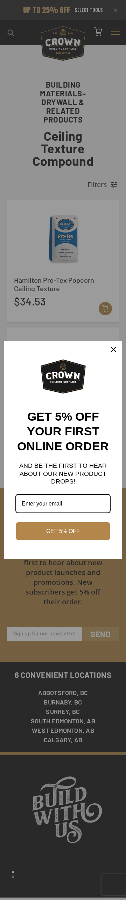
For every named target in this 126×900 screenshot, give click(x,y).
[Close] (113, 349)
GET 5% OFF (63, 531)
